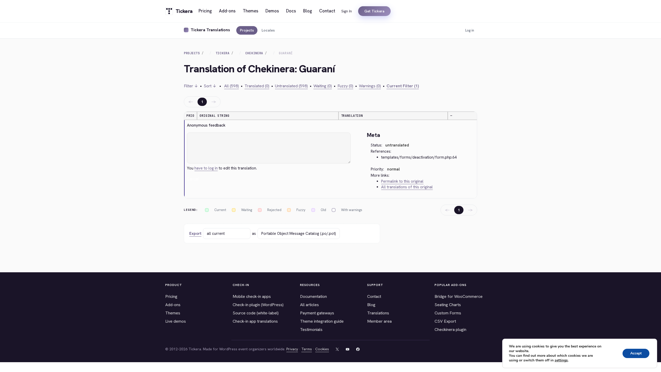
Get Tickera (374, 11)
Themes (172, 313)
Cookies (322, 349)
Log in (469, 30)
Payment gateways (317, 313)
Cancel (193, 179)
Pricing (171, 296)
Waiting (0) (322, 86)
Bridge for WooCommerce (459, 296)
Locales (268, 30)
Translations (378, 313)
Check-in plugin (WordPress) (258, 304)
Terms (306, 349)
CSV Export (445, 321)
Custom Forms (448, 313)
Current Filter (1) (403, 86)
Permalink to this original (402, 181)
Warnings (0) (370, 86)
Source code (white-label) (256, 313)
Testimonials (311, 329)
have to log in (206, 168)
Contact (374, 296)
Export (195, 233)
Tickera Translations (210, 30)
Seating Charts (448, 304)
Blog (371, 304)
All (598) (231, 86)
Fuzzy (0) (345, 86)
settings (561, 360)
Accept (636, 353)
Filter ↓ (191, 86)
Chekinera (254, 53)
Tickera (223, 53)
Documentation (313, 296)
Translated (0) (257, 86)
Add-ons (172, 304)
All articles (309, 304)
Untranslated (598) (291, 86)
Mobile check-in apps (252, 296)
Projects (247, 30)
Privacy (292, 349)
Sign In (346, 11)
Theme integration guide (322, 321)
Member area (379, 321)
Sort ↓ (210, 86)
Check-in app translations (255, 321)
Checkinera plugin (450, 329)
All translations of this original (407, 187)
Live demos (175, 321)
